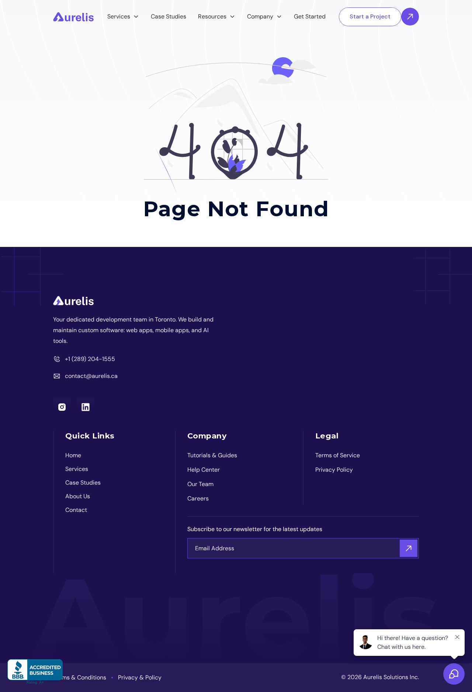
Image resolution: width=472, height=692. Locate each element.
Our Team (200, 484)
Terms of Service (337, 455)
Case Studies (168, 16)
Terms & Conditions (79, 677)
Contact (76, 510)
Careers (198, 498)
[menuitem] (123, 16)
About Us (77, 496)
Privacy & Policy (140, 677)
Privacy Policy (334, 470)
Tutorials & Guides (212, 455)
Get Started (310, 16)
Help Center (203, 470)
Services (76, 469)
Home (73, 455)
